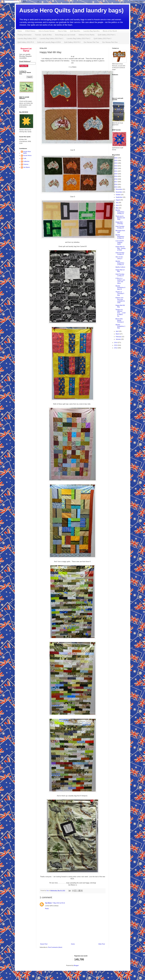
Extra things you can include (65, 35)
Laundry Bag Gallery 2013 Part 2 (78, 38)
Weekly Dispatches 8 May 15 (120, 287)
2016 (116, 184)
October (118, 194)
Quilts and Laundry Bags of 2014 (49, 42)
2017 (116, 182)
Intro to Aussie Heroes (46, 31)
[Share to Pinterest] (82, 890)
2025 (116, 160)
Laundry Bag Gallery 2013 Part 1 (51, 38)
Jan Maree (26, 167)
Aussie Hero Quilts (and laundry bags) (71, 10)
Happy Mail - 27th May (119, 222)
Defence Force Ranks (86, 35)
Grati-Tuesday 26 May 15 (120, 227)
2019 (116, 176)
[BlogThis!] (75, 890)
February (119, 336)
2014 (116, 342)
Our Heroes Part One (110, 42)
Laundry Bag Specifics (91, 31)
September (119, 197)
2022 (116, 168)
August (118, 200)
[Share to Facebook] (79, 890)
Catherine (26, 161)
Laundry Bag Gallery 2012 (27, 38)
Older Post (101, 944)
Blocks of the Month (110, 31)
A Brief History (30, 31)
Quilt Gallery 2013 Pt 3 (26, 42)
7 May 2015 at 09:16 (58, 903)
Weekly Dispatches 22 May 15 (120, 236)
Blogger (76, 965)
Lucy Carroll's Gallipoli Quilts (120, 242)
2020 (116, 174)
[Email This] (73, 890)
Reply (47, 908)
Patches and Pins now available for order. (120, 300)
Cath (24, 158)
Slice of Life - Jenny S (119, 257)
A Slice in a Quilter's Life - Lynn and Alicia (121, 281)
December (119, 189)
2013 (116, 345)
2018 (116, 179)
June (117, 205)
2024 (116, 163)
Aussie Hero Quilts (27, 152)
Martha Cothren (120, 267)
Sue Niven (48, 903)
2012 (116, 348)
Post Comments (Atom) (55, 947)
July (117, 202)
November (119, 192)
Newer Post (43, 944)
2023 (116, 166)
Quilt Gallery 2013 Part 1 (106, 35)
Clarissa (25, 164)
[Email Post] (69, 890)
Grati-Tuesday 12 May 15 (120, 275)
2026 (116, 158)
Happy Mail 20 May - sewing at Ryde (120, 248)
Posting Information (24, 35)
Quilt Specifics (75, 31)
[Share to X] (77, 890)
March (118, 334)
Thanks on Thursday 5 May (120, 293)
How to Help (62, 31)
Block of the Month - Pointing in (120, 320)
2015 (116, 187)
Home (19, 31)
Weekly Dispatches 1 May (120, 326)
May (117, 208)
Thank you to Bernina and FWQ (120, 217)
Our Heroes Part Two (91, 42)
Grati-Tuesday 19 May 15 (120, 253)
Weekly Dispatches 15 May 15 (120, 262)
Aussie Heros (27, 155)
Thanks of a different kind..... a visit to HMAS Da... (120, 313)
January (118, 339)
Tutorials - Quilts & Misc (43, 35)
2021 (116, 171)
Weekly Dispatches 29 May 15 (120, 211)
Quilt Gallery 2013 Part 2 (102, 38)
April (117, 331)
